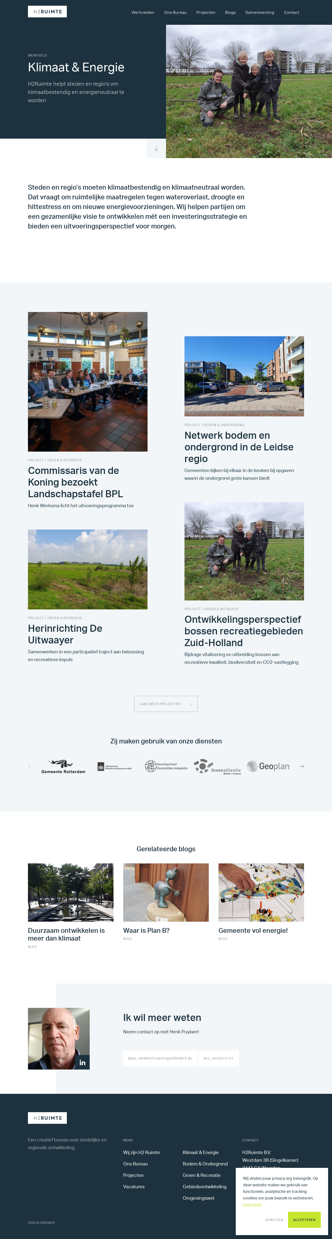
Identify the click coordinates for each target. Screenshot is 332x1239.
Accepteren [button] (304, 1220)
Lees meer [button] (252, 1204)
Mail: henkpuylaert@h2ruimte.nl (160, 1058)
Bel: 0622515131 (219, 1058)
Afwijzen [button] (274, 1220)
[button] (299, 766)
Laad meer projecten (160, 704)
